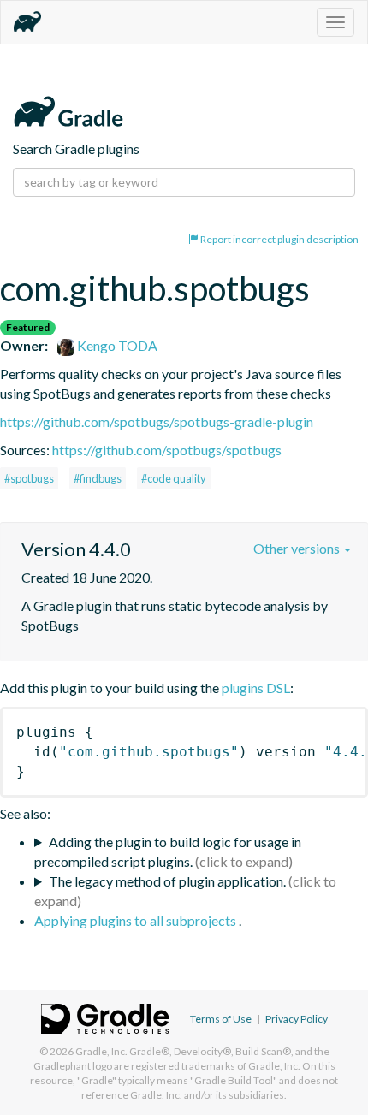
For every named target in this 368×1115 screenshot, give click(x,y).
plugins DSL (256, 687)
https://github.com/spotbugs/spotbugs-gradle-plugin (156, 421)
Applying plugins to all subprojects (136, 920)
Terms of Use (221, 1018)
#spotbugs (29, 478)
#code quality (173, 478)
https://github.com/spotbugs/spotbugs (167, 450)
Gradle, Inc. (101, 1051)
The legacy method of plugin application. (167, 881)
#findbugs (98, 478)
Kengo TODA (115, 345)
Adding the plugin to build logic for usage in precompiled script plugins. (167, 851)
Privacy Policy (296, 1018)
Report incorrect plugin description (279, 239)
